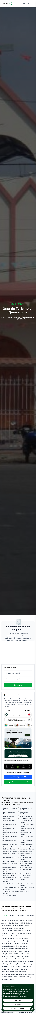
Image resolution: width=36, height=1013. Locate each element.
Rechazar (18, 1004)
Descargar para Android (20, 782)
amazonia (21, 915)
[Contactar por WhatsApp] (32, 1009)
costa (5, 915)
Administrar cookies (18, 1008)
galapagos (30, 915)
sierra (12, 915)
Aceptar (18, 1000)
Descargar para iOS (19, 777)
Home (3, 317)
